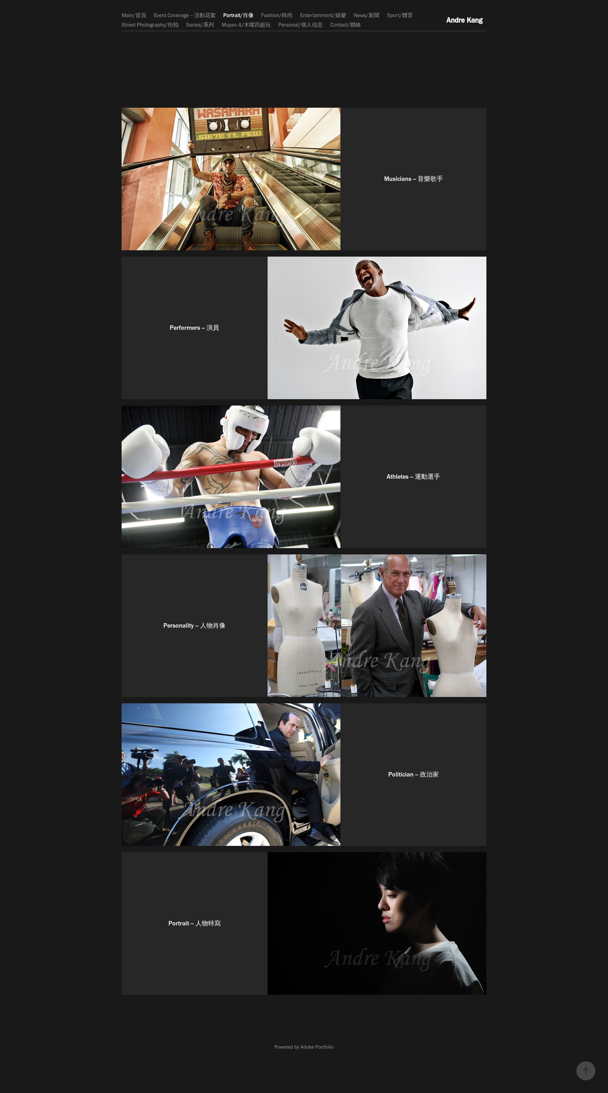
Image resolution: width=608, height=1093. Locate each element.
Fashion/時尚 (277, 15)
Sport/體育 (400, 15)
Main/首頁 (134, 15)
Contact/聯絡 (345, 25)
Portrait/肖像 (238, 15)
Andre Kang (464, 20)
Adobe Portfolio (317, 1047)
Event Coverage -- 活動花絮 (185, 15)
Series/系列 (200, 25)
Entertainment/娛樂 (323, 15)
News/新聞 (366, 15)
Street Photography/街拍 (150, 25)
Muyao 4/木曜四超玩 (246, 25)
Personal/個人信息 (300, 25)
